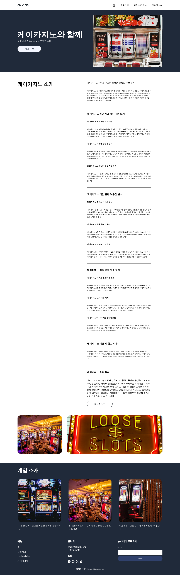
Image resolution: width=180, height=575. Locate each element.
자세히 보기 (99, 404)
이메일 (120, 547)
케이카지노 (23, 5)
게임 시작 (29, 48)
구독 (140, 558)
